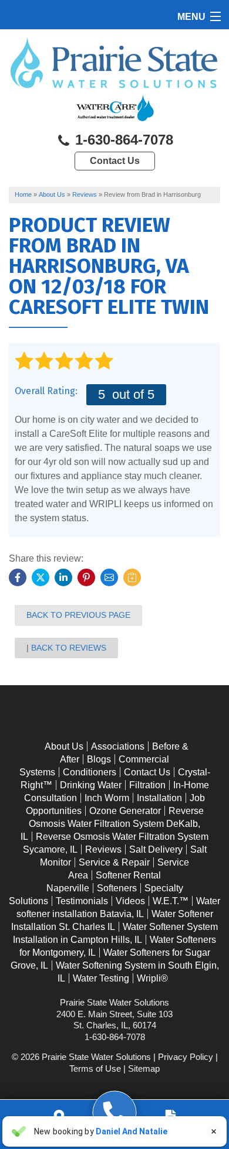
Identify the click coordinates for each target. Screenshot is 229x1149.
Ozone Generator (125, 811)
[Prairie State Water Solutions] (115, 1113)
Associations (117, 746)
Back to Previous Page (78, 615)
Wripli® (152, 978)
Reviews (103, 849)
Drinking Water (91, 785)
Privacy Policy (185, 1057)
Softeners (117, 888)
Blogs (99, 759)
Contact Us (115, 161)
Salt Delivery (156, 849)
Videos (130, 901)
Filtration (147, 785)
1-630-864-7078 (122, 140)
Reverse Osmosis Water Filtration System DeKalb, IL (112, 824)
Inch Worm (107, 798)
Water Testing (101, 978)
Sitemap (144, 1068)
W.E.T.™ (170, 901)
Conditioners (89, 772)
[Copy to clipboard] (132, 577)
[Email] (109, 577)
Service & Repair (114, 862)
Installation (159, 798)
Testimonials (82, 901)
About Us (64, 746)
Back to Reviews (68, 647)
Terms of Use (95, 1068)
